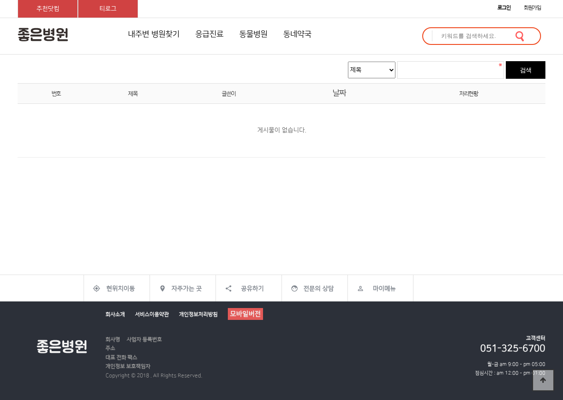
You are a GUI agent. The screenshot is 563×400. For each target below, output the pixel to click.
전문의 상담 (318, 288)
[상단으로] (543, 380)
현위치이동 (120, 288)
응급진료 (209, 34)
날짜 (339, 93)
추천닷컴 (48, 8)
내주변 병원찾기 (153, 34)
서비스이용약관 (152, 314)
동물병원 (253, 34)
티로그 (108, 8)
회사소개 (115, 314)
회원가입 (532, 8)
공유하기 (252, 288)
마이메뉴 (384, 288)
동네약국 (297, 34)
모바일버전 (245, 314)
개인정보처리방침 (198, 314)
